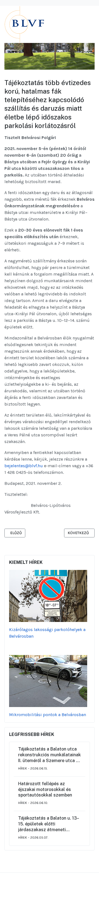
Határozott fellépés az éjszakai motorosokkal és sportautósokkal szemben (45, 789)
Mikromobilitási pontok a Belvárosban (47, 714)
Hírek (22, 768)
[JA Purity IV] (45, 24)
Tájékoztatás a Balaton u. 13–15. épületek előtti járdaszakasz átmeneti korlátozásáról (48, 824)
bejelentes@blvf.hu (23, 465)
